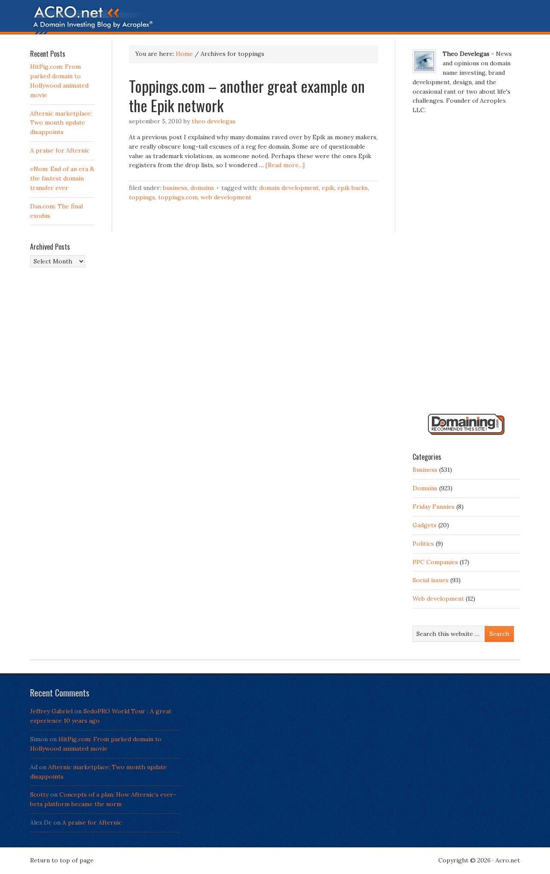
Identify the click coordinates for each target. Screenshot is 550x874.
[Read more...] (285, 165)
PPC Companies (435, 562)
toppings (142, 197)
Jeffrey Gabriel (51, 711)
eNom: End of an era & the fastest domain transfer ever (62, 178)
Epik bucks (352, 188)
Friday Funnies (433, 506)
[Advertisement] (466, 268)
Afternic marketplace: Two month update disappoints (61, 123)
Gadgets (424, 525)
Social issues (430, 580)
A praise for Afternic (59, 150)
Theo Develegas (213, 121)
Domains (202, 188)
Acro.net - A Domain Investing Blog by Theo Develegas (275, 19)
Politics (423, 543)
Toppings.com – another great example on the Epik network (247, 95)
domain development (289, 188)
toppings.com (178, 197)
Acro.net (507, 860)
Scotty (39, 794)
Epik (328, 188)
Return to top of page (62, 860)
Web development (226, 197)
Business (175, 188)
